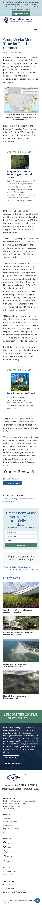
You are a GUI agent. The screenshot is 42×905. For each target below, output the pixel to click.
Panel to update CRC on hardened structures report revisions (17, 665)
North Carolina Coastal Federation (15, 804)
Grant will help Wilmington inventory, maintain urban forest (18, 633)
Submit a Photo (8, 875)
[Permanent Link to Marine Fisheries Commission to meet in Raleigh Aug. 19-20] (21, 682)
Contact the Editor (9, 871)
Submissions (7, 825)
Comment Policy (9, 888)
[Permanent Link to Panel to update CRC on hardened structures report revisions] (21, 650)
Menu (36, 27)
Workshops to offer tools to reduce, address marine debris (18, 611)
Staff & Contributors (10, 821)
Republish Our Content (11, 828)
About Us (6, 818)
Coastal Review (8, 2)
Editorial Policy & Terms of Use (14, 892)
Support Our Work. (21, 13)
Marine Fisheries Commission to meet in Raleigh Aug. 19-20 (19, 697)
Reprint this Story (12, 483)
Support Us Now (13, 763)
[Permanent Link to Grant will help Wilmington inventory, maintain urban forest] (21, 623)
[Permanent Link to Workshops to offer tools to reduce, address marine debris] (21, 595)
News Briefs (15, 479)
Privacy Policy (8, 885)
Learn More (11, 757)
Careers (6, 832)
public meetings (10, 279)
